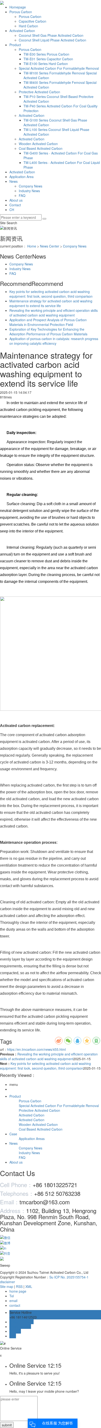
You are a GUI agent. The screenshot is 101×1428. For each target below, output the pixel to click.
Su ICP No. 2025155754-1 (69, 1277)
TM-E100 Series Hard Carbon (45, 63)
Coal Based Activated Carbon (40, 148)
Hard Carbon (28, 26)
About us (16, 200)
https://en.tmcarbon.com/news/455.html (36, 1049)
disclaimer (7, 1281)
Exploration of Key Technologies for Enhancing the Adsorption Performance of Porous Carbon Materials (48, 331)
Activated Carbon (22, 30)
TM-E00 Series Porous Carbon (46, 54)
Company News (30, 186)
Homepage (17, 7)
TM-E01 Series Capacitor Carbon (48, 59)
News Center (49, 246)
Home (31, 246)
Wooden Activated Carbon (38, 143)
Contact (15, 205)
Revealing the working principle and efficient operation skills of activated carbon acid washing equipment (53, 312)
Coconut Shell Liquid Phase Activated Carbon (52, 40)
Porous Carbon (20, 11)
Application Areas (32, 1138)
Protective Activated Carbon (39, 91)
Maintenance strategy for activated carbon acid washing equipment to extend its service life (50, 303)
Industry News (29, 190)
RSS (19, 1286)
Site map (6, 1286)
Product (15, 44)
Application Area (21, 176)
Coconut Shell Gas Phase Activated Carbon (51, 35)
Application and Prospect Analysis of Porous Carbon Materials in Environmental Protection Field (48, 322)
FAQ (22, 195)
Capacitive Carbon (32, 21)
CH (11, 209)
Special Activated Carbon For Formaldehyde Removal (59, 68)
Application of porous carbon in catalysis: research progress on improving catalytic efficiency (53, 341)
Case (13, 1134)
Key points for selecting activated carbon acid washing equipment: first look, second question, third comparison (51, 294)
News (13, 181)
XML (28, 1286)
